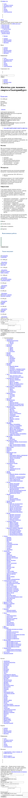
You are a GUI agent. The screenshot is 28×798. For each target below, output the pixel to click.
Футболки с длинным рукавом (17, 369)
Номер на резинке (14, 526)
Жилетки (9, 540)
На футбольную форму (15, 530)
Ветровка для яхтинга (15, 514)
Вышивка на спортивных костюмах (16, 634)
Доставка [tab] (22, 128)
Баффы (2, 303)
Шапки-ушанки (11, 576)
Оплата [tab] (18, 128)
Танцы (8, 471)
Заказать (3, 109)
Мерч (5, 626)
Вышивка (6, 627)
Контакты (6, 42)
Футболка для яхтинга (15, 520)
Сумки (8, 569)
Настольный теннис (12, 440)
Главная (6, 38)
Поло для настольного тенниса (17, 444)
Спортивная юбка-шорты (16, 511)
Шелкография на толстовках (14, 645)
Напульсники (10, 584)
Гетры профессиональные (16, 373)
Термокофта (13, 414)
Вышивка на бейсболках (13, 638)
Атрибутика (7, 551)
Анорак (8, 548)
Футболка (12, 359)
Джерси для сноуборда (15, 413)
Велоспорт (9, 355)
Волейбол (9, 363)
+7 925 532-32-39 (5, 25)
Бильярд (9, 352)
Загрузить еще (4, 246)
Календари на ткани (12, 587)
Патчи (8, 607)
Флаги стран (10, 617)
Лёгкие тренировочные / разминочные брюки (16, 492)
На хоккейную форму (15, 532)
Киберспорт (10, 393)
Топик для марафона (15, 427)
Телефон (3, 322)
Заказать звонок (5, 33)
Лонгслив (3, 265)
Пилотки (9, 564)
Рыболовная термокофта (16, 456)
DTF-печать (7, 652)
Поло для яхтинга (14, 518)
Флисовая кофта (14, 432)
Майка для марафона (15, 424)
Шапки (2, 288)
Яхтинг (8, 513)
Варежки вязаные (11, 556)
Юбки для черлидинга (15, 510)
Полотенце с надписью (12, 588)
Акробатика (10, 339)
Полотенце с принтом (12, 591)
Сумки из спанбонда (12, 572)
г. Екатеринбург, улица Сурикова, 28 (13, 751)
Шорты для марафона (15, 428)
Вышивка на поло (11, 633)
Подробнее (4, 262)
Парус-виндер (10, 622)
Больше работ (4, 96)
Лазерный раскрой (8, 653)
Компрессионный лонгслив (17, 405)
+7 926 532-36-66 (5, 26)
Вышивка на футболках (13, 631)
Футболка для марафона (16, 425)
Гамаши (12, 497)
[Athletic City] (4, 1)
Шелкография (7, 640)
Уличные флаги (10, 623)
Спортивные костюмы (12, 544)
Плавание (9, 449)
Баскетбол (9, 346)
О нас (5, 3)
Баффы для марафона (15, 435)
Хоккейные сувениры (15, 499)
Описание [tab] (6, 128)
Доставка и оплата (8, 5)
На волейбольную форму (16, 533)
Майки (11, 348)
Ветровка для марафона (16, 431)
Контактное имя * (5, 319)
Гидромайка (13, 391)
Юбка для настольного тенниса (18, 445)
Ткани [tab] (10, 128)
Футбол (8, 482)
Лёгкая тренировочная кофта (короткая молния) (17, 488)
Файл (2, 330)
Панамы (9, 561)
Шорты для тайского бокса (16, 383)
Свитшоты (9, 542)
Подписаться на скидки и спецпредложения (13, 332)
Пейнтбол (9, 448)
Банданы (9, 552)
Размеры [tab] (14, 128)
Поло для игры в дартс (15, 375)
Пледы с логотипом (12, 586)
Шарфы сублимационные (13, 579)
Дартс (8, 374)
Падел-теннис (10, 447)
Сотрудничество (8, 12)
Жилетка (12, 409)
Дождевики (9, 549)
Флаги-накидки (10, 625)
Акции (5, 9)
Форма (11, 347)
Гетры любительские (15, 371)
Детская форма (13, 486)
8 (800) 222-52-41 (15, 23)
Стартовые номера (5, 280)
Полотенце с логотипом (13, 590)
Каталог (6, 36)
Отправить (3, 334)
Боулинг (9, 354)
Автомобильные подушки (13, 583)
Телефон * (3, 776)
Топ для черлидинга (15, 505)
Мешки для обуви (11, 560)
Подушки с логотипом (12, 582)
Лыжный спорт (7, 82)
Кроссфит (9, 398)
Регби (8, 451)
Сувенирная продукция (10, 580)
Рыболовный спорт (11, 452)
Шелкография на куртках (13, 646)
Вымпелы (6, 609)
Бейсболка (12, 360)
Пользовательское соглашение (19, 771)
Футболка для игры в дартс (16, 377)
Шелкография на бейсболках (14, 644)
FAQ (5, 7)
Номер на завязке (14, 524)
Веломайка (12, 358)
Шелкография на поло (12, 642)
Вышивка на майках (12, 636)
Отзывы (6, 10)
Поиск (2, 77)
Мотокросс (9, 436)
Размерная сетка (8, 6)
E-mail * (3, 321)
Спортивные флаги (11, 615)
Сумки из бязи (10, 571)
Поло (11, 397)
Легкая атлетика (11, 400)
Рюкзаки (9, 568)
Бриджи (12, 342)
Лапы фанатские (11, 598)
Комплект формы (14, 366)
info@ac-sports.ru (5, 30)
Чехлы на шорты (14, 498)
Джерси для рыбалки (15, 458)
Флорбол (9, 472)
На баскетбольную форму (16, 534)
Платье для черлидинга (15, 507)
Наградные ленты (11, 595)
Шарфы (2, 311)
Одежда (6, 536)
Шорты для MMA (14, 382)
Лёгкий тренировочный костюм (18, 490)
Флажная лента (10, 619)
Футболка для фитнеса (15, 385)
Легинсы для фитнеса (15, 379)
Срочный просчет (5, 32)
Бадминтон (9, 344)
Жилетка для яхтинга (15, 516)
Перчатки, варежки (5, 296)
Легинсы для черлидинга (16, 506)
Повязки (9, 565)
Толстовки (12, 396)
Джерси (12, 343)
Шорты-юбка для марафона (17, 429)
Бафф (11, 362)
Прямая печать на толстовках (14, 650)
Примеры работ (8, 40)
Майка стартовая (14, 522)
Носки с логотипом (12, 563)
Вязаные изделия (8, 602)
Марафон (9, 422)
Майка (11, 389)
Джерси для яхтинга (15, 517)
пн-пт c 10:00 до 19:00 (9, 757)
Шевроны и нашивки (9, 603)
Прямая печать (7, 648)
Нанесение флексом (15, 529)
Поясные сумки (11, 567)
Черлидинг (9, 502)
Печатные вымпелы (12, 611)
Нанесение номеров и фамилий (15, 528)
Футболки (12, 351)
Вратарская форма (14, 485)
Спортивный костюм (15, 468)
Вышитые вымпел (11, 610)
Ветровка (12, 459)
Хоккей (8, 494)
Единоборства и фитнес (13, 378)
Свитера (12, 495)
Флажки (9, 621)
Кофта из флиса (5, 272)
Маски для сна (10, 592)
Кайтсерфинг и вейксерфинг (14, 386)
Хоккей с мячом (11, 501)
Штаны (11, 350)
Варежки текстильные (12, 557)
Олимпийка (4, 257)
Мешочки (9, 600)
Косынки (9, 559)
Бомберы (9, 537)
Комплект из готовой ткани (17, 370)
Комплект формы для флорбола (18, 474)
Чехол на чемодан (11, 573)
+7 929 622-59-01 (6, 29)
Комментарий (4, 329)
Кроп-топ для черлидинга (16, 503)
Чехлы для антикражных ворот (14, 596)
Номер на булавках (14, 525)
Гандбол (9, 365)
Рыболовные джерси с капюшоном (18, 455)
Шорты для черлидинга (16, 509)
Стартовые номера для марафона (18, 433)
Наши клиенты (7, 41)
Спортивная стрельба (12, 463)
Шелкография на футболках (14, 641)
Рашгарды (12, 381)
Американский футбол (12, 340)
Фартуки (9, 594)
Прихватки (9, 599)
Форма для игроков (14, 483)
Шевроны (9, 606)
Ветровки (9, 538)
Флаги (5, 613)
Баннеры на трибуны (12, 618)
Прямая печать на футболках (14, 649)
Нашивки (9, 605)
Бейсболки (9, 555)
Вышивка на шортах (12, 637)
